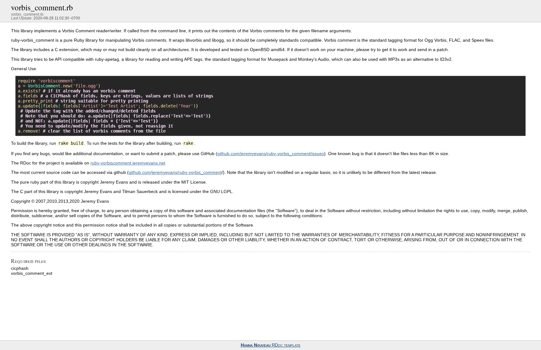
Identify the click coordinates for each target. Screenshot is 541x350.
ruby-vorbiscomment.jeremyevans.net (127, 162)
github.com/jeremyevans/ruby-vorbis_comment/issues (270, 153)
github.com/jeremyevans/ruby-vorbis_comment (175, 172)
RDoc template (271, 345)
